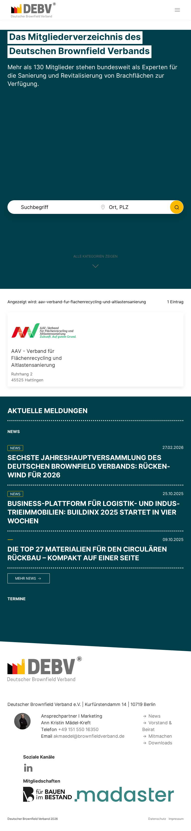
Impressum (176, 819)
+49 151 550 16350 (78, 729)
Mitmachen (160, 736)
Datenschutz (157, 819)
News (154, 716)
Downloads (160, 742)
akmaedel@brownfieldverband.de (88, 736)
